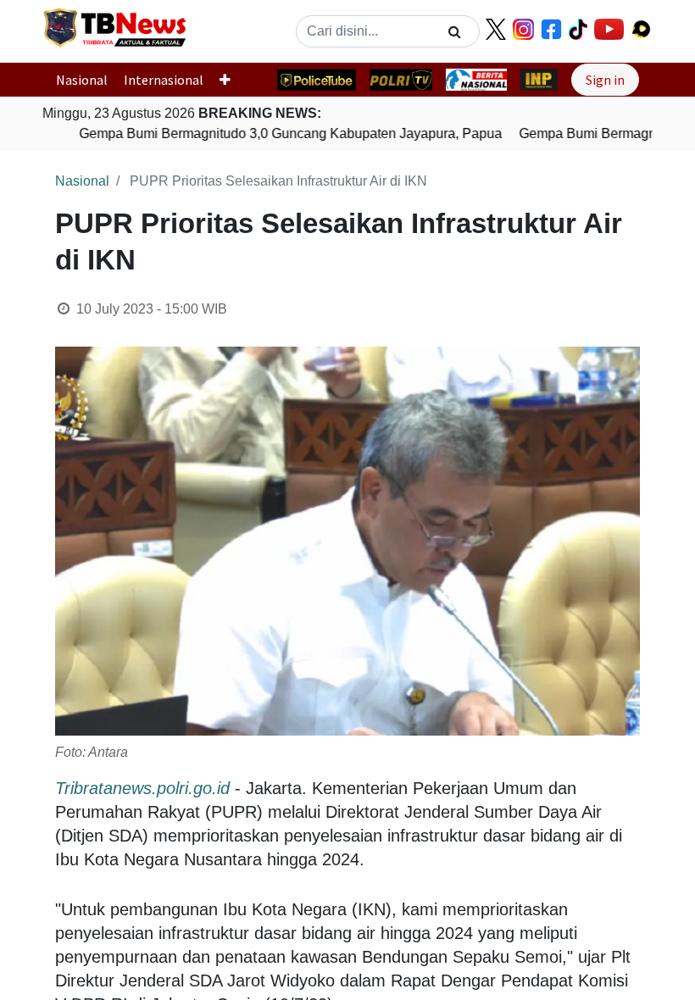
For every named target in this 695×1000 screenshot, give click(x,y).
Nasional (82, 79)
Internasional (163, 79)
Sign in (605, 79)
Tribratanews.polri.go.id (142, 788)
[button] (232, 80)
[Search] (454, 31)
